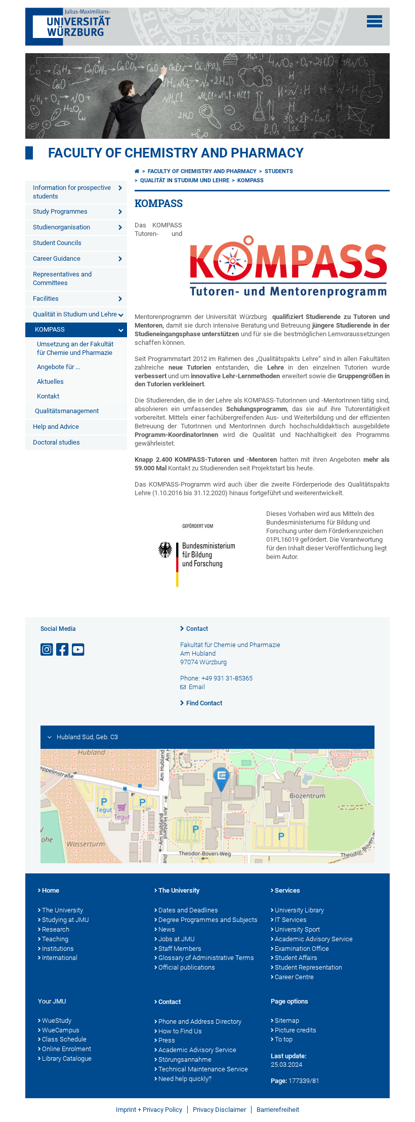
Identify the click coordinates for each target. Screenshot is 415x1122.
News (166, 929)
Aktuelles (50, 381)
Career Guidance (56, 258)
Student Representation (308, 967)
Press (166, 1040)
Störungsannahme (185, 1059)
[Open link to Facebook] (63, 650)
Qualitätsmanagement (67, 411)
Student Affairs (296, 957)
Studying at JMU (65, 920)
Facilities (46, 298)
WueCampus (60, 1030)
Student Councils (57, 243)
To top (284, 1039)
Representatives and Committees (62, 278)
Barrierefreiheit (278, 1109)
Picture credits (295, 1030)
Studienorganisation (61, 227)
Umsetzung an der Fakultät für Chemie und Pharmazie (75, 348)
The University (62, 910)
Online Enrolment (66, 1049)
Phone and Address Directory (199, 1021)
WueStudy (56, 1020)
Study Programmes (60, 211)
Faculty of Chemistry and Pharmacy (176, 153)
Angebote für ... (58, 367)
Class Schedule (64, 1039)
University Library (299, 910)
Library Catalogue (67, 1058)
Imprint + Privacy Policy (149, 1109)
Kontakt (48, 396)
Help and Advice (56, 426)
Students (279, 171)
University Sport (297, 929)
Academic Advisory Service (314, 939)
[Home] (137, 171)
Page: (279, 1081)
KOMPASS (50, 329)
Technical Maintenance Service (203, 1069)
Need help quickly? (185, 1079)
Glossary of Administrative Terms (206, 957)
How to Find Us (180, 1031)
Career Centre (294, 977)
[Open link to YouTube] (79, 650)
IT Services (291, 920)
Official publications (186, 967)
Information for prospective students (72, 192)
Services (287, 890)
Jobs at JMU (176, 939)
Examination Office (302, 948)
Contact (197, 628)
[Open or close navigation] (374, 21)
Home (50, 890)
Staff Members (179, 948)
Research (55, 929)
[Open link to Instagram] (47, 650)
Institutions (58, 948)
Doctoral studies (56, 442)
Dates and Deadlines (188, 910)
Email (197, 687)
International (59, 957)
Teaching (55, 939)
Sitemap (287, 1020)
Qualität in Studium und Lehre (75, 314)
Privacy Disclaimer (219, 1109)
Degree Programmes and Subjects (208, 920)
